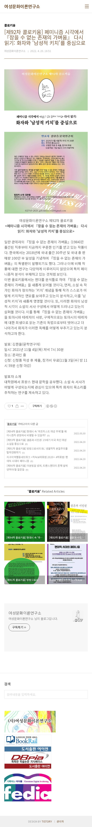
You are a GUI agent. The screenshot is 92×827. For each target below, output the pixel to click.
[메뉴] (87, 6)
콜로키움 (12, 424)
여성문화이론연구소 (22, 6)
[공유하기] (17, 406)
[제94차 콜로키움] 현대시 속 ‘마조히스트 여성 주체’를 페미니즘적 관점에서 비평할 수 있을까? (37, 433)
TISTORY (47, 821)
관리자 (60, 821)
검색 (83, 694)
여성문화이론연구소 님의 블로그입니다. (33, 618)
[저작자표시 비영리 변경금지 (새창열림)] (51, 406)
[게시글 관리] (22, 406)
